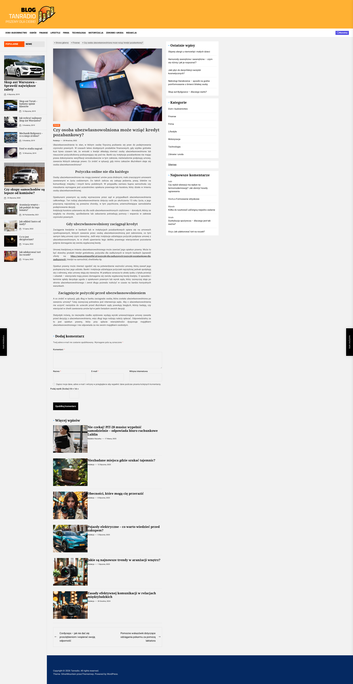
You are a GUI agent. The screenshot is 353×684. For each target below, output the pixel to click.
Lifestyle (172, 131)
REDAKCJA (131, 32)
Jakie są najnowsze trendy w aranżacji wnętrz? (124, 560)
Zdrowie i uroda (176, 154)
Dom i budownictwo (178, 109)
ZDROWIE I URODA (114, 32)
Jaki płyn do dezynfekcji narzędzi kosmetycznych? (184, 72)
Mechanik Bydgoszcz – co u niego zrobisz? (31, 134)
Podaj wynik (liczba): (59, 388)
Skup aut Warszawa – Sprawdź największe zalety (20, 85)
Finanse (172, 116)
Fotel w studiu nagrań (30, 148)
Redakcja (56, 140)
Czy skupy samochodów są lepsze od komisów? (24, 191)
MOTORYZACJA (96, 32)
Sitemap (172, 164)
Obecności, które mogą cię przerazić (116, 493)
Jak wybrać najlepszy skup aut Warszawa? (30, 119)
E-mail (95, 371)
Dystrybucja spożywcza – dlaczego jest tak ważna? (189, 222)
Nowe (29, 44)
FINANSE (43, 32)
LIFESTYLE (55, 32)
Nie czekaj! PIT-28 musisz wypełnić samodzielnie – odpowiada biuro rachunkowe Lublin (123, 430)
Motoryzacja (174, 139)
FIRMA (66, 32)
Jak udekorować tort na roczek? (30, 253)
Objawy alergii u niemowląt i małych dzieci (189, 51)
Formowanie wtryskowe (187, 199)
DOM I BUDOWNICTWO (16, 32)
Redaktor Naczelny (94, 438)
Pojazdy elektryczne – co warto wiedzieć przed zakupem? (124, 528)
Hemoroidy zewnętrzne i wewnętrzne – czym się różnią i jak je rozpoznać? (190, 61)
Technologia (174, 147)
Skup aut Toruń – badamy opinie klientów (28, 104)
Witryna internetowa (138, 371)
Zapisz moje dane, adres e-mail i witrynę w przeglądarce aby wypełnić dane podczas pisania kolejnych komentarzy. (108, 384)
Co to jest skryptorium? (26, 238)
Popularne (12, 44)
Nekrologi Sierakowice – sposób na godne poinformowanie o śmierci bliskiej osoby (189, 83)
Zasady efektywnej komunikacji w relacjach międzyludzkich (122, 595)
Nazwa (57, 371)
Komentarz (59, 349)
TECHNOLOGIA (79, 32)
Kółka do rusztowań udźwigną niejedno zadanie (191, 210)
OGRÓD (33, 32)
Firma (171, 124)
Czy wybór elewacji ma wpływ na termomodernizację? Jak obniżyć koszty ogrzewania (188, 188)
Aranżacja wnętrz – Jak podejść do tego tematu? (29, 207)
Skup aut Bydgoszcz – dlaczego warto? (187, 92)
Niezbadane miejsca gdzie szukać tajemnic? (121, 460)
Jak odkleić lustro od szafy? (30, 223)
